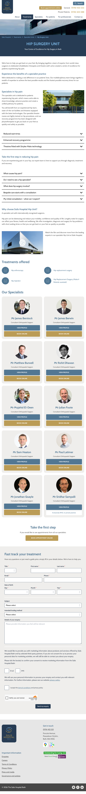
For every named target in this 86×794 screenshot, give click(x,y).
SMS (22, 671)
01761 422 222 (77, 8)
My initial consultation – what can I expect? (21, 199)
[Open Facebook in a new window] (78, 787)
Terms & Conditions (9, 764)
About (17, 17)
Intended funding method (13, 610)
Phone (46, 576)
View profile (22, 328)
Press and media (8, 772)
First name (35, 566)
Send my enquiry (43, 706)
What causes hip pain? (12, 173)
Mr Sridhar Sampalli (64, 496)
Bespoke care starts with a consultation (19, 192)
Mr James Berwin (64, 318)
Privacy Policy (7, 768)
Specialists (39, 17)
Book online (22, 334)
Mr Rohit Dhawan (64, 362)
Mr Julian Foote (64, 407)
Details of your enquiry (12, 620)
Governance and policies (11, 776)
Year (59, 588)
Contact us (78, 17)
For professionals (64, 17)
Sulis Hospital (6, 37)
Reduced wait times (11, 134)
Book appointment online (50, 8)
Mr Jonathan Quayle (22, 496)
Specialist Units (29, 37)
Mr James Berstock (22, 318)
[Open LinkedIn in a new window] (82, 787)
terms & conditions (24, 688)
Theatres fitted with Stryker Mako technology (22, 146)
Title (6, 566)
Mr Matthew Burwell (22, 362)
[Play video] (22, 242)
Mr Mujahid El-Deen (21, 407)
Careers (5, 760)
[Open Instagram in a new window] (73, 787)
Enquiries (5, 757)
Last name (61, 566)
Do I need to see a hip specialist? (17, 180)
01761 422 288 (77, 12)
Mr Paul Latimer (64, 452)
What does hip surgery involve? (16, 186)
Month (33, 588)
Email (6, 576)
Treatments (27, 17)
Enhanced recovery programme (16, 140)
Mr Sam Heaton (22, 452)
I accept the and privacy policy (26, 688)
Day (6, 588)
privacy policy (55, 680)
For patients (50, 17)
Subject (7, 601)
